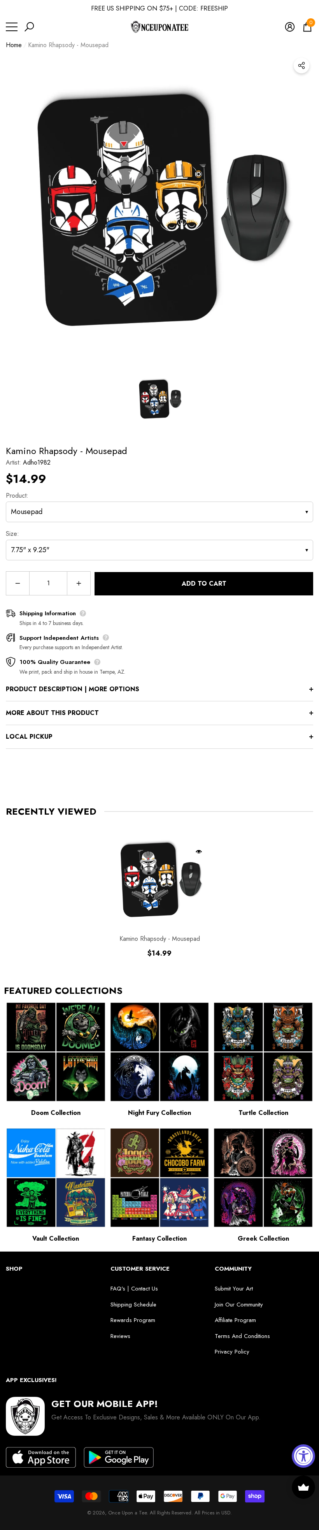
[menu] (12, 27)
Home (14, 44)
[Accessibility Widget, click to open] (303, 1456)
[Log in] (290, 27)
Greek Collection (263, 1238)
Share (301, 65)
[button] (29, 27)
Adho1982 (37, 462)
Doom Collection (56, 1112)
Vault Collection (55, 1238)
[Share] (301, 65)
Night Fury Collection (159, 1112)
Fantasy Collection (159, 1238)
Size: (12, 533)
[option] (159, 207)
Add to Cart (204, 583)
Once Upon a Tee (127, 1512)
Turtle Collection (263, 1112)
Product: (17, 495)
